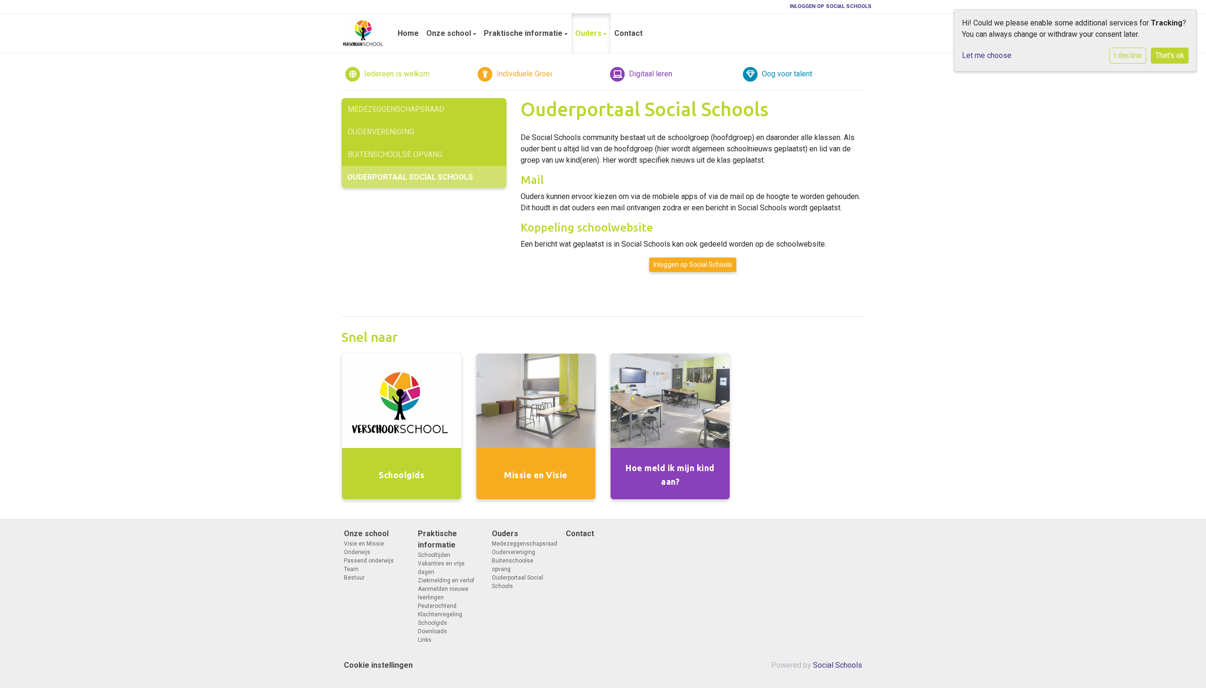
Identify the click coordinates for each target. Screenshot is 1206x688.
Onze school (449, 33)
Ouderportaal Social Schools (410, 177)
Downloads (432, 631)
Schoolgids (432, 623)
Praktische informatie (524, 33)
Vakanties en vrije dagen (441, 567)
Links (425, 640)
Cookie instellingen (378, 665)
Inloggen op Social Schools (831, 6)
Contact (628, 33)
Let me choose (986, 55)
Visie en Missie (364, 543)
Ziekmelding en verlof (446, 580)
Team (351, 569)
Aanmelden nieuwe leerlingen (443, 593)
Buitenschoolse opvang (395, 154)
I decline (1128, 55)
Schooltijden (434, 555)
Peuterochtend (437, 606)
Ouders (589, 33)
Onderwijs (357, 552)
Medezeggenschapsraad (396, 109)
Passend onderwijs (369, 560)
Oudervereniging (381, 131)
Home (408, 33)
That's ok (1169, 55)
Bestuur (354, 577)
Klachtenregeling (440, 614)
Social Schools (837, 665)
